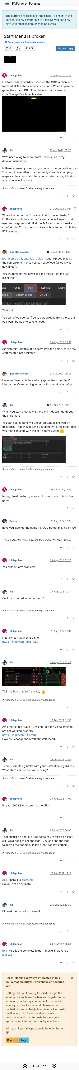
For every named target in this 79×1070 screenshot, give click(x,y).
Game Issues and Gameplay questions (26, 42)
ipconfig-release (19, 251)
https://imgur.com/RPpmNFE (20, 734)
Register (12, 1040)
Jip (11, 150)
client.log (27, 879)
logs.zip (7, 954)
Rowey (13, 521)
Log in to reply (65, 48)
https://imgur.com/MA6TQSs (20, 641)
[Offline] (6, 150)
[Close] (72, 978)
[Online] (6, 251)
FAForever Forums (26, 3)
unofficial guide (33, 258)
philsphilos (16, 75)
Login (24, 1040)
